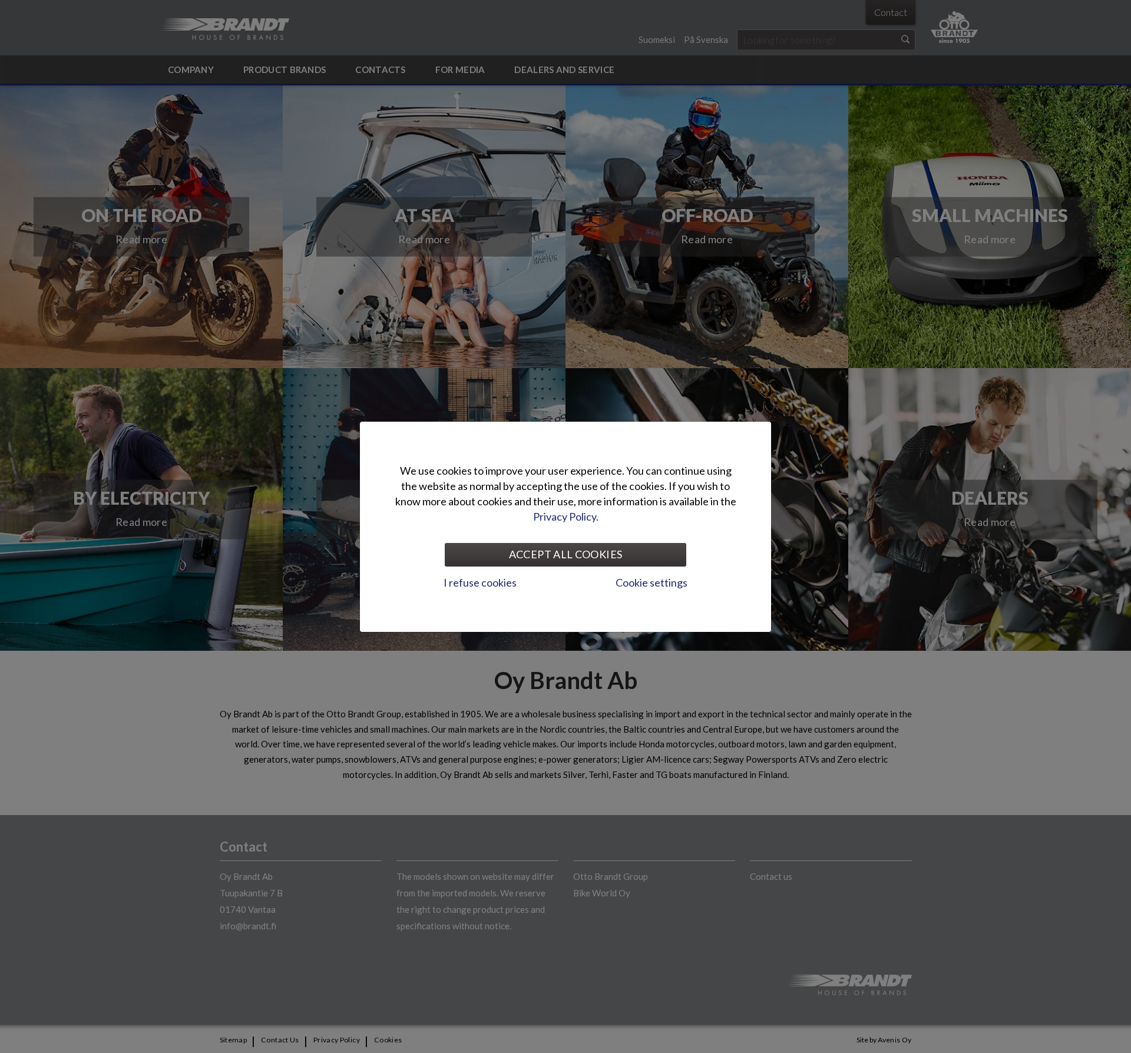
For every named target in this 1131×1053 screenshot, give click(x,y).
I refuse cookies (480, 582)
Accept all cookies (565, 554)
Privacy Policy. (565, 516)
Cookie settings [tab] (651, 582)
